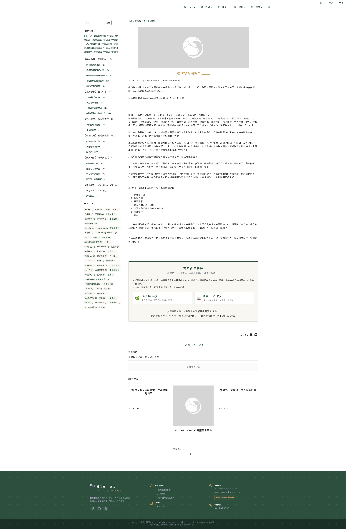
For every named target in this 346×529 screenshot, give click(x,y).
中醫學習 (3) (115, 270)
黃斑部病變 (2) (101, 270)
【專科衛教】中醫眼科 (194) (98, 59)
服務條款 (161, 494)
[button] (189, 7)
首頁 (130, 20)
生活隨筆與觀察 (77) (95, 173)
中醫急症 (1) (115, 218)
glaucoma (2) (103, 246)
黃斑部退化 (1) (90, 223)
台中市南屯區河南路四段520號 (227, 492)
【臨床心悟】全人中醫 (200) (98, 91)
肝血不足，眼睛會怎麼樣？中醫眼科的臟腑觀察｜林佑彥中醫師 (102, 35)
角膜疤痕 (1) (102, 293)
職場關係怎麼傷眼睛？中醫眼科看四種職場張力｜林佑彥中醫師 (102, 47)
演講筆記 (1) (115, 228)
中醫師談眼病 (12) (92, 284)
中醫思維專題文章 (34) (96, 107)
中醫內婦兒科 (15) (94, 102)
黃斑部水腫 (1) (90, 307)
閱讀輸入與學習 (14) (95, 168)
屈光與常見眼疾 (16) (95, 85)
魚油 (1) (107, 209)
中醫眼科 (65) (108, 284)
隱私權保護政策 (164, 490)
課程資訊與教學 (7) (95, 146)
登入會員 (154, 356)
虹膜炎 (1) (112, 251)
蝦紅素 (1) (88, 214)
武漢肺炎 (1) (89, 265)
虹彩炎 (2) (101, 251)
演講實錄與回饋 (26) (95, 141)
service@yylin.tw (163, 506)
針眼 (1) (102, 307)
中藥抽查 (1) (89, 251)
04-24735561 (222, 508)
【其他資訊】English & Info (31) (101, 184)
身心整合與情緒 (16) (95, 124)
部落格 (138, 20)
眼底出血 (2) (89, 256)
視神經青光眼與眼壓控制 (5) (99, 75)
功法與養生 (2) (92, 129)
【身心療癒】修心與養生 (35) (99, 118)
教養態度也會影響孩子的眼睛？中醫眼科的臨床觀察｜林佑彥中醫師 (102, 39)
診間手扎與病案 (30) (95, 97)
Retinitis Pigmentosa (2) (106, 232)
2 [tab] (195, 454)
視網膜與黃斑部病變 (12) (97, 70)
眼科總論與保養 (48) (95, 64)
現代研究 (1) (89, 246)
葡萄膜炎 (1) (115, 302)
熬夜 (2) (108, 242)
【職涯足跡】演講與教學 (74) (99, 135)
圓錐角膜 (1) (89, 293)
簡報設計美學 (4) (94, 151)
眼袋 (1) (102, 298)
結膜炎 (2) (115, 246)
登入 (331, 2)
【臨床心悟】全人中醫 (171, 80)
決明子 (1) (88, 209)
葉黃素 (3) (106, 237)
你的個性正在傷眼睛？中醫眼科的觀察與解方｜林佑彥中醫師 (102, 51)
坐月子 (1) (88, 270)
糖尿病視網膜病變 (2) (93, 242)
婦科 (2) (96, 237)
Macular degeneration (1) (96, 228)
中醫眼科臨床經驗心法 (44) (98, 113)
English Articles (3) (96, 190)
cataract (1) (89, 260)
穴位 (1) (87, 237)
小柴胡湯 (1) (102, 218)
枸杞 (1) (116, 209)
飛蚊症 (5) (88, 288)
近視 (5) (111, 274)
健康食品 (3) (89, 218)
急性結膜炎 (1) (101, 302)
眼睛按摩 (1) (111, 214)
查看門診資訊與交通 (225, 497)
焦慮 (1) (107, 288)
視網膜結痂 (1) (90, 298)
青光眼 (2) (110, 260)
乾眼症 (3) (101, 274)
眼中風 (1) (88, 302)
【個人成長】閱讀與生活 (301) (100, 157)
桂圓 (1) (98, 209)
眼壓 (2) (100, 260)
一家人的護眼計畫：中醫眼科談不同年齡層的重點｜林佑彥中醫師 (102, 43)
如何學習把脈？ (150, 20)
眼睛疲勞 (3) (102, 265)
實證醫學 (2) (102, 256)
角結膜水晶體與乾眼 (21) (97, 80)
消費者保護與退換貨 (165, 497)
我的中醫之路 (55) (94, 163)
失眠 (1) (98, 288)
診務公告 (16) (92, 195)
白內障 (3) (114, 256)
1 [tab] (191, 454)
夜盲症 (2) (88, 232)
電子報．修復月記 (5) (96, 179)
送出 (108, 22)
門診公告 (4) (115, 265)
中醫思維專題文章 (152, 80)
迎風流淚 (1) (113, 298)
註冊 (322, 2)
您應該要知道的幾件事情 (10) (96, 279)
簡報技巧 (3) (89, 274)
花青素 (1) (99, 214)
